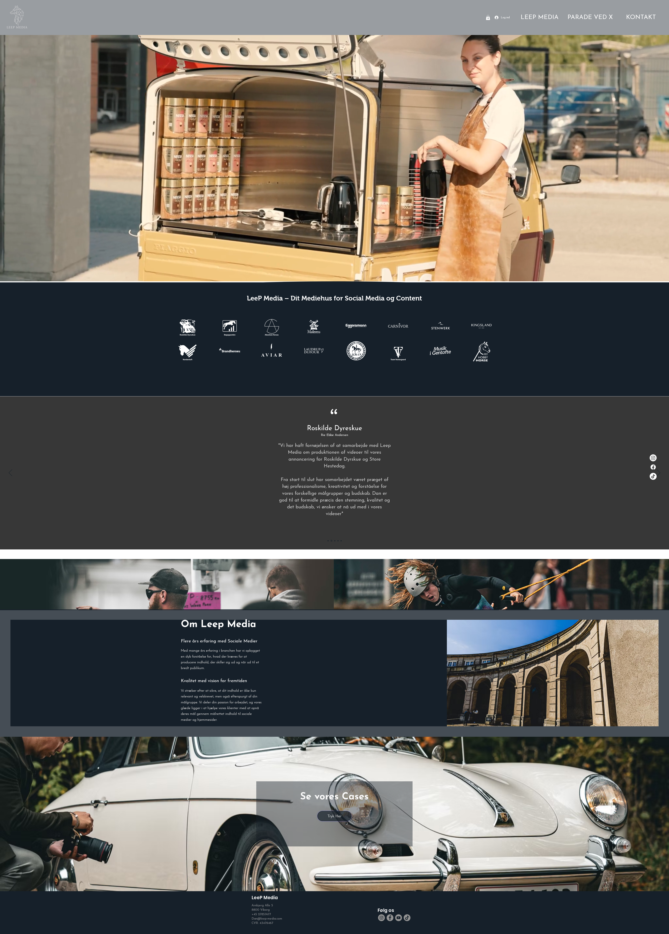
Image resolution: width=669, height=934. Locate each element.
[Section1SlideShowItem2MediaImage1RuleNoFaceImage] (331, 540)
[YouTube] (398, 917)
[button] (488, 17)
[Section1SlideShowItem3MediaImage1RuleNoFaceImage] (334, 540)
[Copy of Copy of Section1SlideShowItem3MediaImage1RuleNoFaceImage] (341, 540)
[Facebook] (653, 467)
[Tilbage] (10, 473)
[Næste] (658, 473)
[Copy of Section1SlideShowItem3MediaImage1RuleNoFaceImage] (338, 540)
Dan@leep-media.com (267, 918)
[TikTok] (653, 476)
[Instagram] (653, 457)
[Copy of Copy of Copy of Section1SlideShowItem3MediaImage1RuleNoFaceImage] (328, 541)
